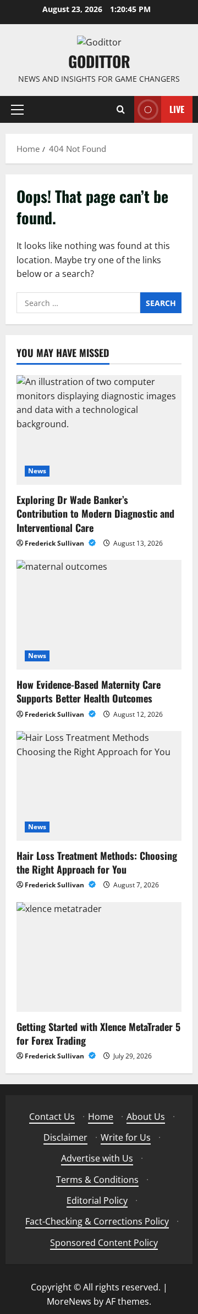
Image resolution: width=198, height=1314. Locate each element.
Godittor (99, 61)
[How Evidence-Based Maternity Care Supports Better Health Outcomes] (99, 615)
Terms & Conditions (97, 1180)
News (37, 470)
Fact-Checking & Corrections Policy (97, 1221)
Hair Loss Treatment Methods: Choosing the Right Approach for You (96, 862)
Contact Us (52, 1117)
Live (176, 109)
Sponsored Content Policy (104, 1243)
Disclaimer (65, 1137)
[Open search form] (121, 109)
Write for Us (126, 1137)
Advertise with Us (97, 1158)
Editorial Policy (97, 1200)
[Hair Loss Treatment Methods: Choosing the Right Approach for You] (99, 786)
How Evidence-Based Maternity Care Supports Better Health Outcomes (88, 691)
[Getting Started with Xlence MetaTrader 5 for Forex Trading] (99, 957)
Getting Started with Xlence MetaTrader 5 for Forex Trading (98, 1033)
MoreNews (69, 1301)
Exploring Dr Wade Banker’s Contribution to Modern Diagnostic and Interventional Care (95, 513)
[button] (17, 109)
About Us (146, 1117)
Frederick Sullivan (55, 543)
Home (100, 1117)
